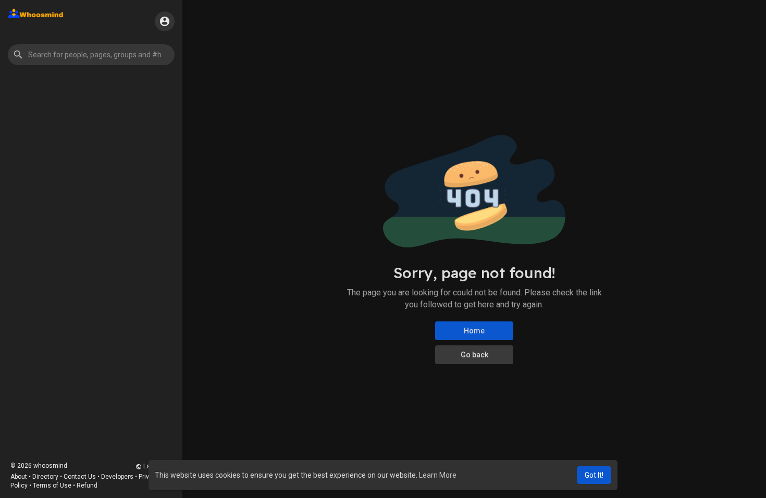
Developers (117, 476)
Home (474, 331)
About (18, 476)
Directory (45, 476)
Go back (474, 355)
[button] (91, 54)
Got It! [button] (594, 475)
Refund (87, 485)
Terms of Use (52, 485)
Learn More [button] (437, 475)
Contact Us (80, 476)
